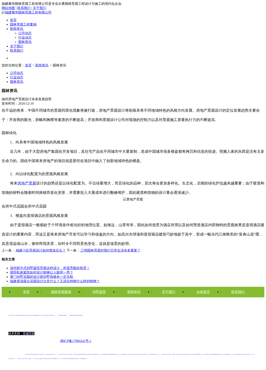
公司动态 (25, 33)
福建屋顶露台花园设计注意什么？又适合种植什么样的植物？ (55, 281)
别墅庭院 (99, 292)
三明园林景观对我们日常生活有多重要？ (110, 250)
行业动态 (25, 37)
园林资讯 (25, 42)
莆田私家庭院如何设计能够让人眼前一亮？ (41, 272)
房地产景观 (26, 183)
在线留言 (203, 292)
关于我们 (39, 8)
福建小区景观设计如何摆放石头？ (40, 250)
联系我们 (24, 8)
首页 (13, 20)
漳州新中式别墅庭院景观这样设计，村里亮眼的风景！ (50, 268)
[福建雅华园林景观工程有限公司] (27, 12)
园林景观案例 (61, 292)
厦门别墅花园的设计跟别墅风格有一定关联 (41, 276)
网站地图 (8, 8)
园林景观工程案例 (23, 24)
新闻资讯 (16, 29)
